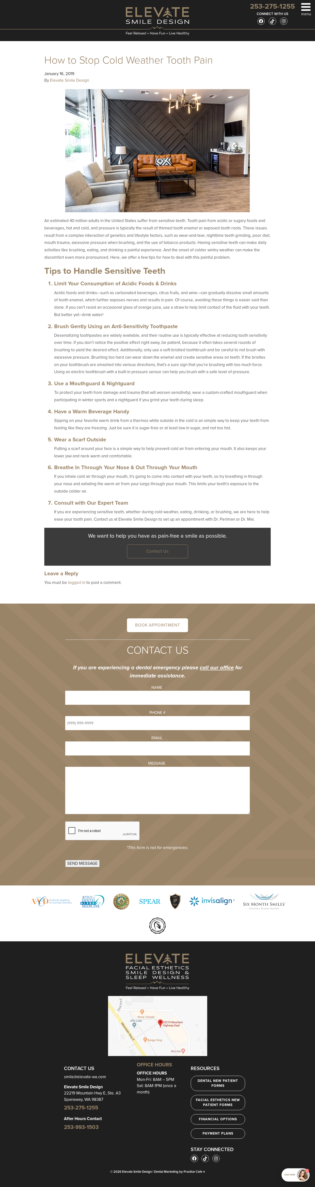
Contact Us (157, 551)
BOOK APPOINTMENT (157, 625)
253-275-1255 (81, 1108)
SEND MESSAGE (82, 863)
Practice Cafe (194, 1172)
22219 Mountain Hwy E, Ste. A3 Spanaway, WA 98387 (92, 1093)
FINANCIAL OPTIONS (218, 1119)
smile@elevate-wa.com (85, 1076)
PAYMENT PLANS (218, 1133)
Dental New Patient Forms (218, 1083)
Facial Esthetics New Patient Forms (218, 1102)
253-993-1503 (81, 1127)
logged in (76, 582)
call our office (217, 667)
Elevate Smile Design (69, 80)
